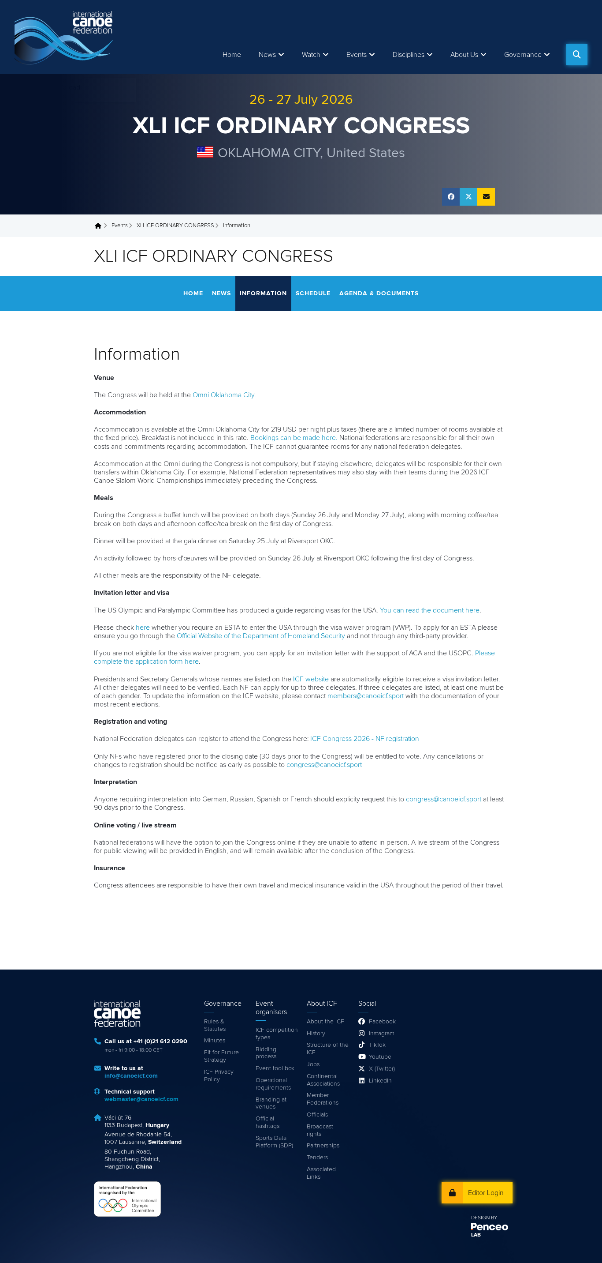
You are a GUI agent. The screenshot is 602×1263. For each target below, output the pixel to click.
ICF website (311, 679)
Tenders (317, 1157)
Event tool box (275, 1068)
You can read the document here (429, 610)
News (267, 54)
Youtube (380, 1057)
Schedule (313, 293)
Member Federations (322, 1099)
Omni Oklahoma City (223, 394)
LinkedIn (380, 1081)
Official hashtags (267, 1122)
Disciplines (408, 54)
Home (232, 54)
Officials (317, 1115)
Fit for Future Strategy (221, 1056)
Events (119, 226)
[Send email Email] (486, 197)
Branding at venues (271, 1103)
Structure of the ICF (328, 1049)
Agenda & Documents (379, 293)
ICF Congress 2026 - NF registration (364, 738)
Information (263, 293)
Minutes (214, 1040)
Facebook (382, 1022)
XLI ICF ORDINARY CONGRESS (301, 126)
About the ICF (325, 1022)
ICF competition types (277, 1034)
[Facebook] (451, 197)
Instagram (381, 1033)
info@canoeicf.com (131, 1076)
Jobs (313, 1064)
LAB (476, 1235)
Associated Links (321, 1173)
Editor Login (486, 1192)
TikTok (377, 1045)
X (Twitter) (382, 1069)
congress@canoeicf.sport (324, 764)
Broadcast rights (320, 1130)
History (316, 1033)
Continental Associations (323, 1080)
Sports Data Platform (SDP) (274, 1142)
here (143, 627)
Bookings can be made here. (294, 437)
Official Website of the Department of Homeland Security (261, 635)
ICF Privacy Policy (219, 1076)
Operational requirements (273, 1084)
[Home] (65, 37)
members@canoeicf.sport (365, 695)
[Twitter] (468, 197)
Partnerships (323, 1146)
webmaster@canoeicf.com (141, 1099)
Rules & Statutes (215, 1025)
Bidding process (266, 1053)
